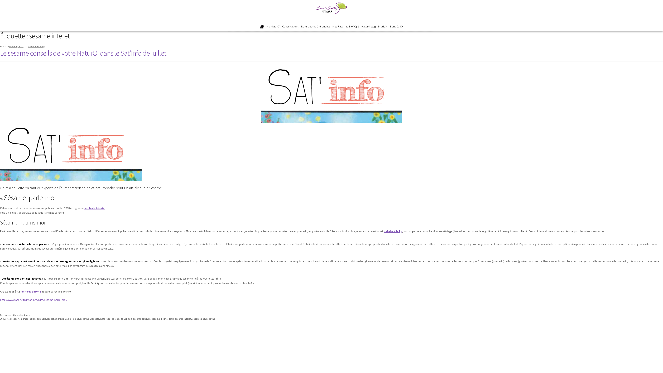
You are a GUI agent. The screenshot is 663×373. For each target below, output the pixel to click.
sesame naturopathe (203, 318)
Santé (26, 315)
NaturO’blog (368, 26)
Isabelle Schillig (36, 46)
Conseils (17, 315)
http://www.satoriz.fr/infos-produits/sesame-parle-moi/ (33, 300)
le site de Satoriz (31, 291)
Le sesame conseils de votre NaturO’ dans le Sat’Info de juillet (83, 53)
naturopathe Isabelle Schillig (116, 318)
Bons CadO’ (396, 26)
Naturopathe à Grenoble (315, 26)
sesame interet (183, 318)
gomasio (41, 318)
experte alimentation (23, 318)
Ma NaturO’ (273, 26)
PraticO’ (382, 26)
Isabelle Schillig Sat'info (60, 318)
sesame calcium (141, 318)
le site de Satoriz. (94, 208)
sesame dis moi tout (163, 318)
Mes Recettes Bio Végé (345, 26)
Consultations (290, 26)
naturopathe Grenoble (87, 318)
